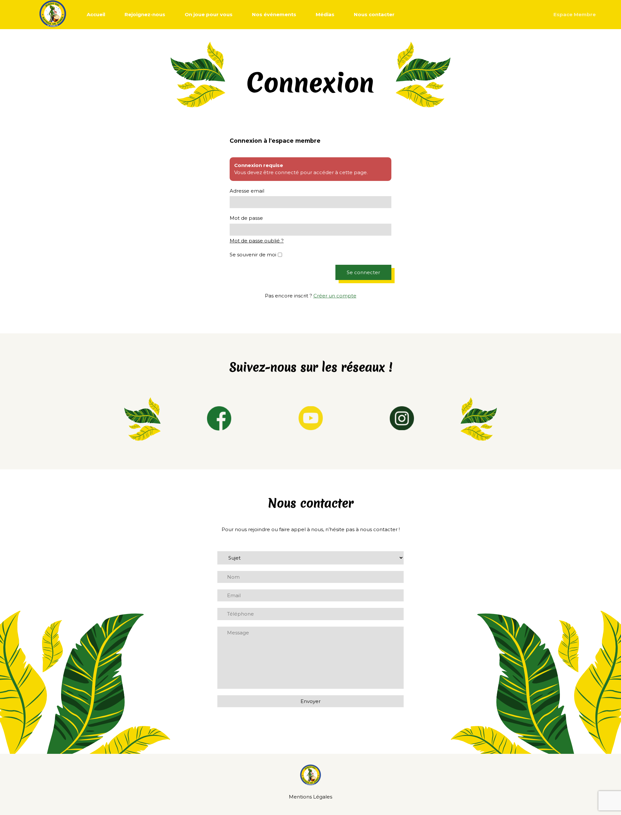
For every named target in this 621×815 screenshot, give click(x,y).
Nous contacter (374, 14)
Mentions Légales (310, 797)
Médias (325, 14)
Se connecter (363, 272)
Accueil (96, 14)
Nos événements (274, 14)
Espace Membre (574, 14)
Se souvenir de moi (253, 254)
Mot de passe (246, 218)
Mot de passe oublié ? (257, 241)
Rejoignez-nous (145, 14)
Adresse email (247, 191)
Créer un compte (334, 296)
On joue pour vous (209, 14)
